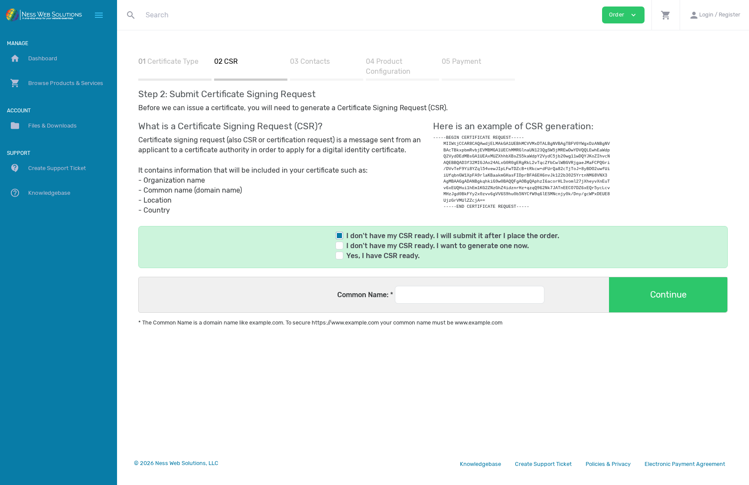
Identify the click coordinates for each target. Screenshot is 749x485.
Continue (668, 294)
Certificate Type (173, 61)
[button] (665, 15)
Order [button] (623, 15)
